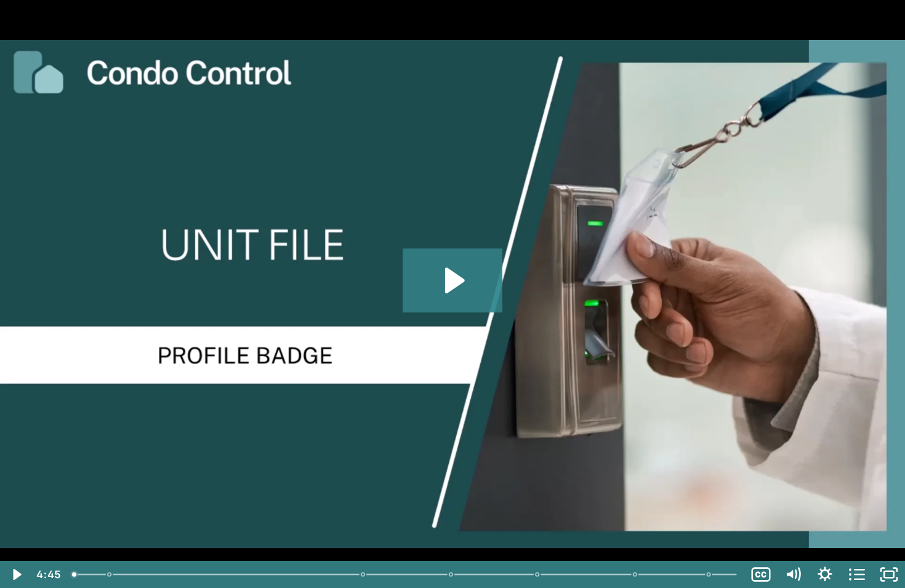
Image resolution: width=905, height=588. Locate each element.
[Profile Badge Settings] (109, 574)
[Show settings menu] (825, 574)
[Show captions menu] (761, 574)
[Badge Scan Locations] (451, 574)
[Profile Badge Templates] (363, 574)
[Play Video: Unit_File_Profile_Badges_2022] (453, 280)
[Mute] (793, 574)
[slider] (405, 574)
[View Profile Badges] (635, 574)
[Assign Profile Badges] (537, 574)
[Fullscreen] (889, 574)
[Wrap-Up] (709, 574)
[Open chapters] (857, 574)
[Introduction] (74, 574)
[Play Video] (16, 574)
